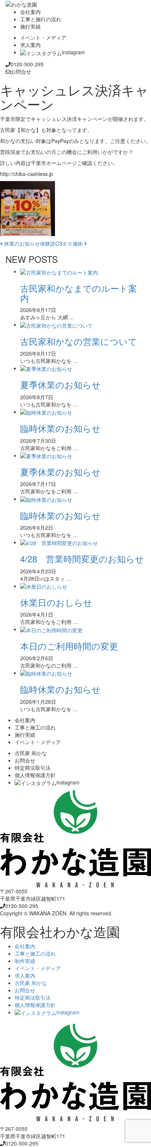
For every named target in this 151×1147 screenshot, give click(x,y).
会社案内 (25, 946)
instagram (68, 1012)
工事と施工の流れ (35, 953)
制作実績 (25, 960)
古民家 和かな (31, 982)
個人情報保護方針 (35, 1004)
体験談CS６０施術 (62, 243)
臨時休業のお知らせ (60, 428)
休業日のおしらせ (56, 602)
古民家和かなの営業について (78, 341)
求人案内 (25, 975)
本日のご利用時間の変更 (69, 645)
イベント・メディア (38, 968)
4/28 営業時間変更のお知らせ (82, 558)
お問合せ (25, 990)
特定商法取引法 (33, 997)
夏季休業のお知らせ (60, 384)
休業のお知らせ (21, 243)
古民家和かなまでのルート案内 (78, 293)
